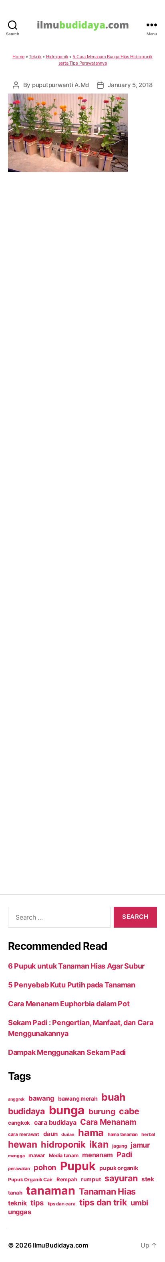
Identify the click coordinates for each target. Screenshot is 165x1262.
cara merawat (23, 1134)
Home (18, 56)
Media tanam (63, 1155)
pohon (45, 1167)
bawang (41, 1098)
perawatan (19, 1168)
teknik (17, 1203)
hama (91, 1132)
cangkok (19, 1123)
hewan (22, 1144)
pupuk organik (118, 1167)
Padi (124, 1154)
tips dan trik (103, 1202)
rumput (91, 1179)
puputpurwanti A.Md (60, 85)
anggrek (16, 1099)
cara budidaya (55, 1122)
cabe (129, 1111)
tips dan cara (62, 1204)
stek (147, 1179)
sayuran (121, 1178)
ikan (98, 1144)
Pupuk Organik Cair (30, 1180)
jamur (140, 1145)
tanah (15, 1192)
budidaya (26, 1111)
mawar (36, 1155)
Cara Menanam (108, 1122)
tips (37, 1202)
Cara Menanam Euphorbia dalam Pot (68, 1003)
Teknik (35, 56)
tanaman (50, 1190)
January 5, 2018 (130, 85)
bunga (67, 1110)
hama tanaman (123, 1134)
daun (50, 1134)
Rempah (66, 1179)
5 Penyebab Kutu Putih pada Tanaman (71, 985)
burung (102, 1111)
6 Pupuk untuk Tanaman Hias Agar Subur (76, 966)
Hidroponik (57, 56)
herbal (148, 1134)
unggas (19, 1212)
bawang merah (78, 1098)
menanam (97, 1155)
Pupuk (78, 1166)
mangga (16, 1155)
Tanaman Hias (107, 1191)
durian (67, 1134)
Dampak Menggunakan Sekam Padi (67, 1052)
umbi (139, 1202)
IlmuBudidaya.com (60, 1245)
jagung (119, 1146)
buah (113, 1097)
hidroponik (63, 1144)
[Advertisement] (82, 523)
